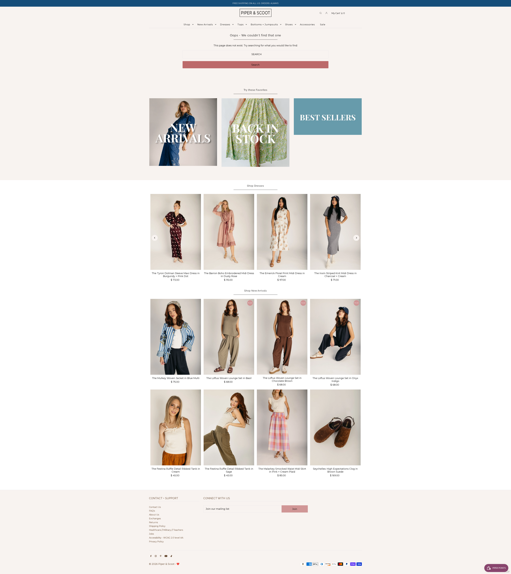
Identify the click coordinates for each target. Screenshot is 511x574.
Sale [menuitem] (322, 24)
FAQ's (152, 511)
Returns (153, 522)
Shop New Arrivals (255, 290)
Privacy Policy (156, 541)
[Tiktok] (171, 556)
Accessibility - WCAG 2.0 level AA (166, 537)
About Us (154, 514)
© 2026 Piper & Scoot (161, 564)
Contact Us (155, 507)
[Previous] (155, 238)
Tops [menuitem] (240, 24)
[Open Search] (320, 12)
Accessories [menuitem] (307, 24)
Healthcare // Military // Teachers (166, 530)
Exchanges (155, 518)
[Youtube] (166, 556)
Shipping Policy (157, 526)
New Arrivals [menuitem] (205, 24)
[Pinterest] (160, 556)
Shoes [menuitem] (289, 24)
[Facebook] (150, 556)
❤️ (177, 564)
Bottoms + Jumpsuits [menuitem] (264, 24)
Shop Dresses (255, 185)
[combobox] (256, 54)
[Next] (356, 238)
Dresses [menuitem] (225, 24)
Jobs (151, 534)
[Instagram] (156, 556)
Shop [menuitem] (187, 24)
